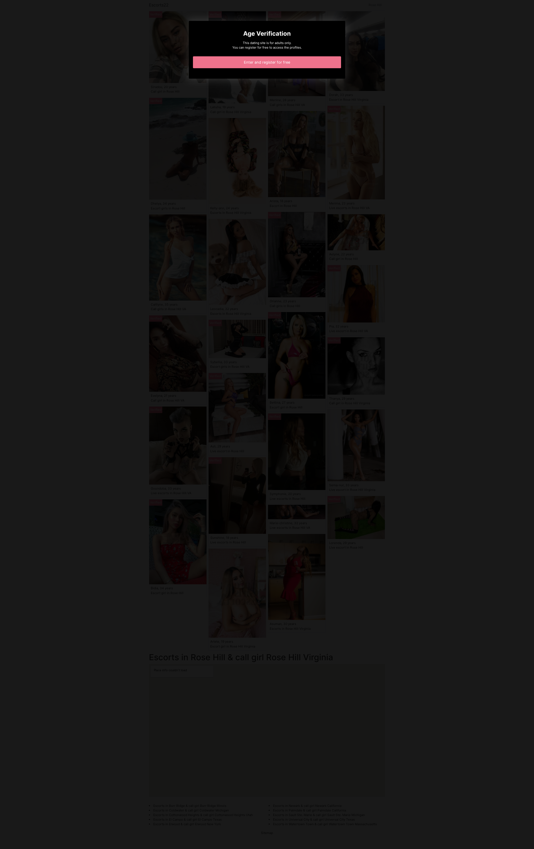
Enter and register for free (267, 62)
